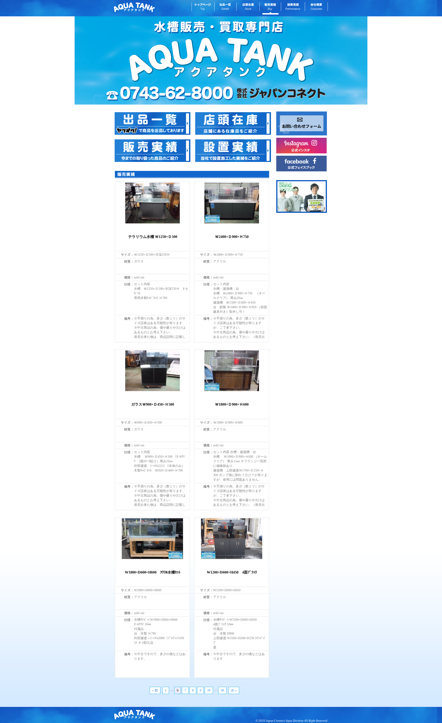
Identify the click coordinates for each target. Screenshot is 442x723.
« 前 (155, 690)
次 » (234, 690)
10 (208, 690)
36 (222, 690)
